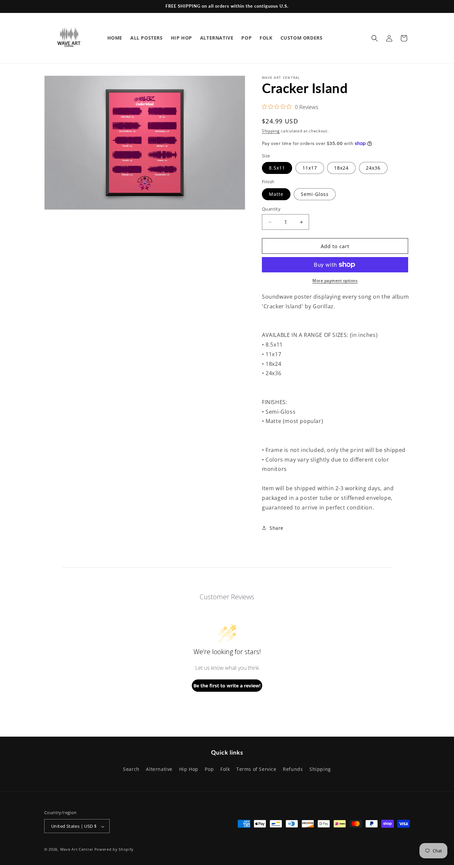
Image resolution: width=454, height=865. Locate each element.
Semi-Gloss (315, 194)
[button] (374, 38)
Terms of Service (256, 769)
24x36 (373, 168)
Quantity (271, 209)
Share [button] (277, 528)
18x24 (341, 168)
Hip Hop (188, 769)
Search (131, 769)
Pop (209, 769)
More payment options (335, 280)
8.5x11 (277, 168)
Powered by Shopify (114, 849)
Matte (276, 194)
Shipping (271, 131)
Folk (225, 769)
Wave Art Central (76, 849)
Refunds (293, 769)
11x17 (309, 168)
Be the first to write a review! (227, 685)
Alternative (159, 769)
